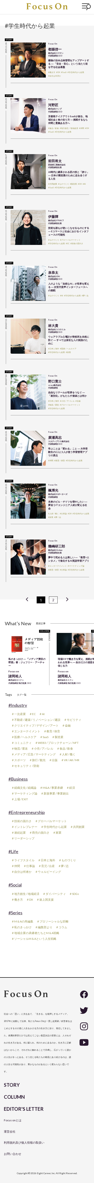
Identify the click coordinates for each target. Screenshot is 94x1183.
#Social (15, 884)
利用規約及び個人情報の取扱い (24, 1142)
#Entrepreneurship (26, 812)
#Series (15, 912)
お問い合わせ (12, 1154)
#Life (13, 851)
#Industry (17, 705)
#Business (18, 779)
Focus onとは (12, 1120)
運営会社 (9, 1131)
